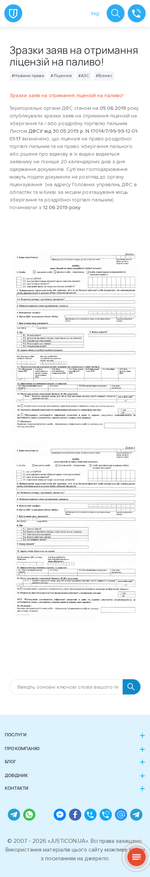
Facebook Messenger (60, 815)
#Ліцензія (61, 76)
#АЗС (83, 76)
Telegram (14, 815)
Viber (44, 815)
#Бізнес (104, 76)
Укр (95, 13)
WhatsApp (29, 815)
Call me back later (105, 815)
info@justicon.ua (121, 815)
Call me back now (90, 815)
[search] (116, 13)
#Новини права (28, 76)
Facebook (75, 815)
